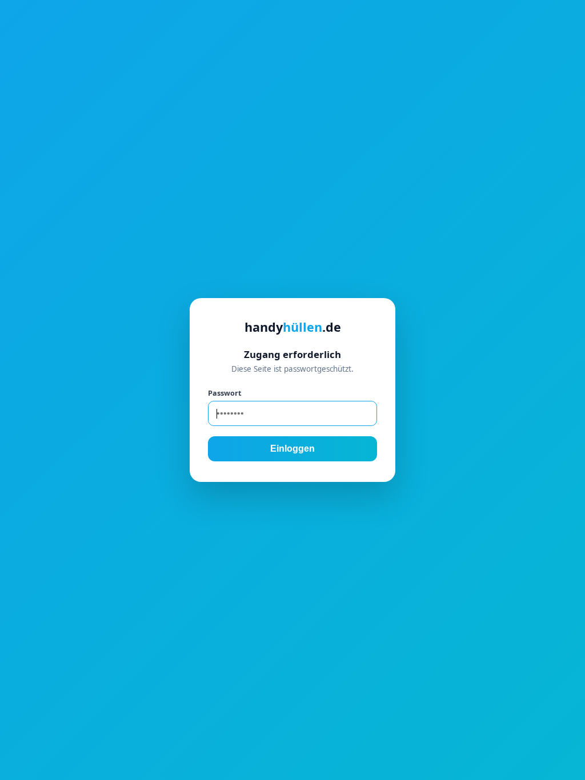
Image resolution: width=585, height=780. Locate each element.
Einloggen (292, 448)
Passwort (224, 393)
